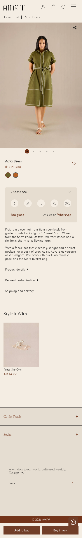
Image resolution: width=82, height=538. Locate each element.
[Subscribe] (71, 483)
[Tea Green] (8, 175)
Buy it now (60, 530)
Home (6, 17)
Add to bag (22, 530)
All (17, 17)
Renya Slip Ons (12, 369)
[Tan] (15, 175)
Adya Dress (32, 17)
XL (54, 203)
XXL (67, 203)
